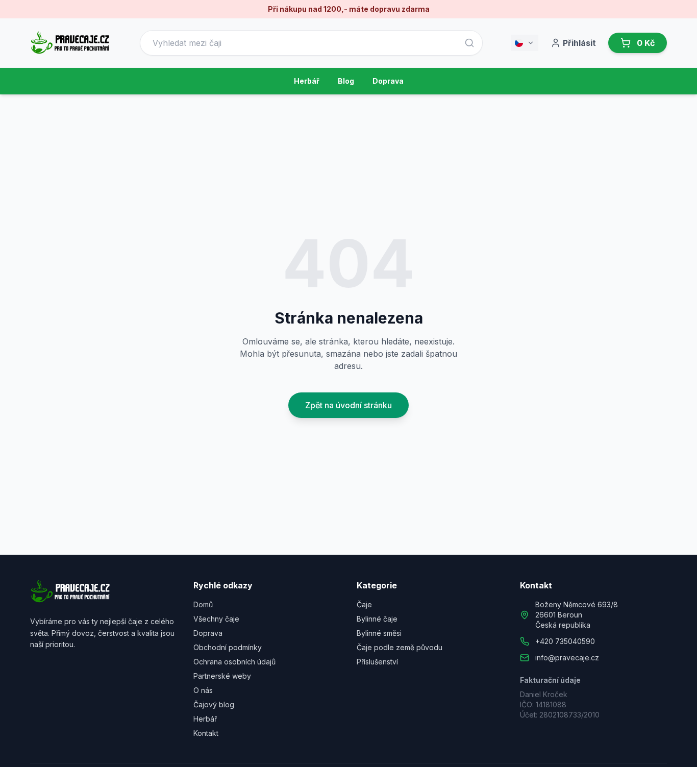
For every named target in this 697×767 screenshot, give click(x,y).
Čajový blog (213, 704)
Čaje (364, 604)
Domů (203, 604)
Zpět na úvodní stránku (348, 405)
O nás (203, 690)
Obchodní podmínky (227, 647)
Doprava (388, 81)
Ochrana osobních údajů (234, 661)
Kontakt (205, 733)
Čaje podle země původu (399, 647)
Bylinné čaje (377, 618)
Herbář (306, 81)
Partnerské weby (222, 676)
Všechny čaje (216, 618)
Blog (346, 81)
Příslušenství (377, 661)
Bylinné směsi (379, 633)
